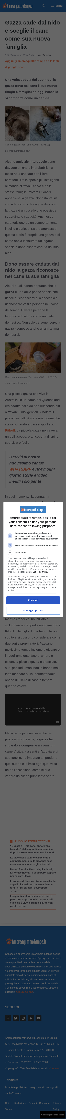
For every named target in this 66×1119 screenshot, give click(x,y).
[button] (33, 552)
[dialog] (33, 559)
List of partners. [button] (40, 571)
